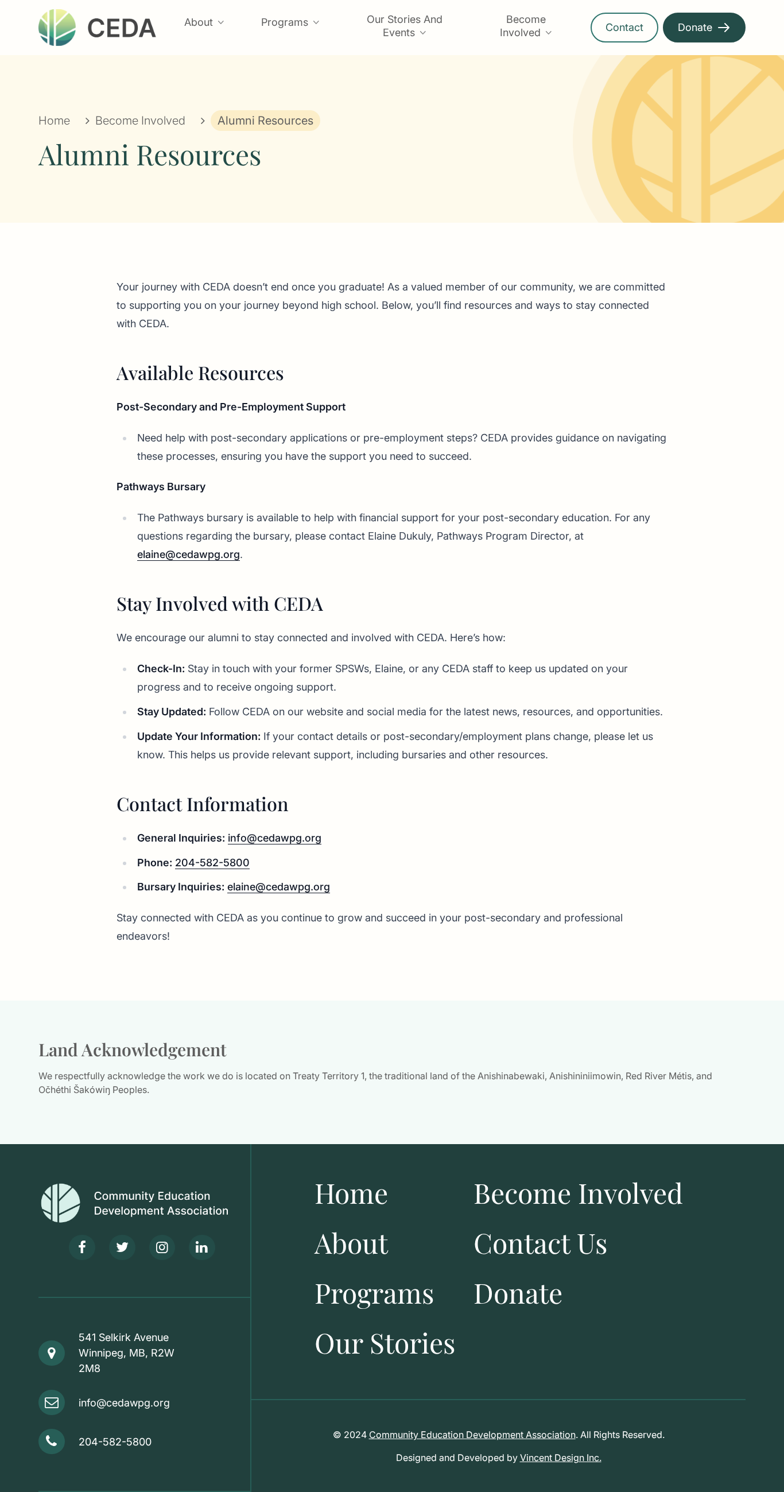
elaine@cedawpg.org (188, 554)
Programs (284, 22)
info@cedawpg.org (274, 838)
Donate (695, 27)
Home (54, 120)
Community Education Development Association (472, 1434)
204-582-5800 (212, 863)
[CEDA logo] (144, 1203)
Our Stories (385, 1342)
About (198, 22)
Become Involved (523, 25)
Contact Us (540, 1242)
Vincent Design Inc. (560, 1457)
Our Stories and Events (405, 25)
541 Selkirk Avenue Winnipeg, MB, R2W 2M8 (126, 1352)
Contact (624, 27)
